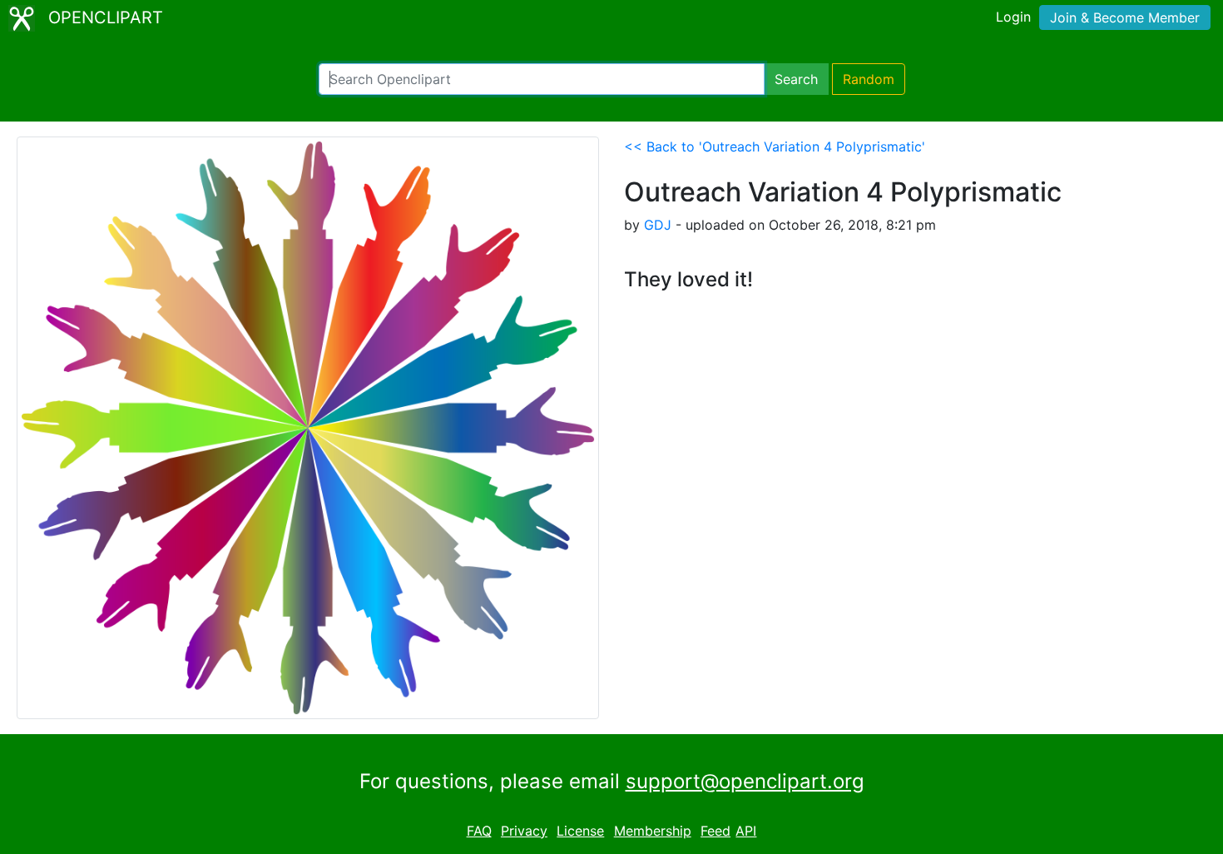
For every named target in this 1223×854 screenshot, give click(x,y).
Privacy (524, 830)
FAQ (479, 830)
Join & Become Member (1125, 17)
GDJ (657, 224)
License (580, 830)
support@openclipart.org (745, 781)
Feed (715, 830)
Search (796, 79)
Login (1013, 16)
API (745, 830)
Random (868, 79)
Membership (652, 830)
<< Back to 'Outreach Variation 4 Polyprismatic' (774, 146)
